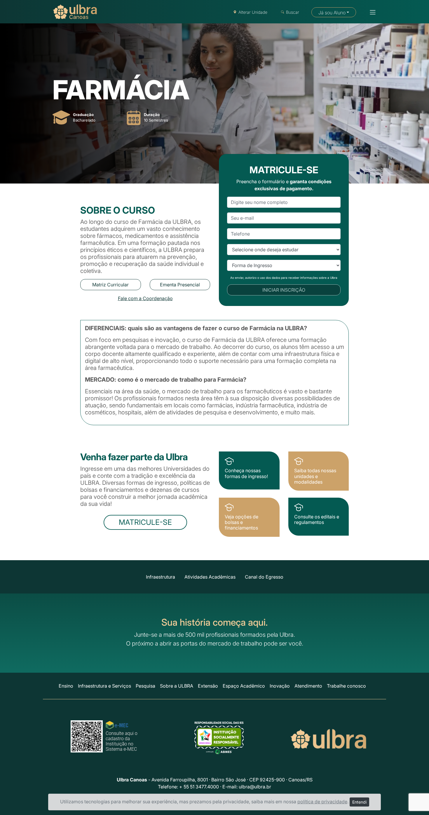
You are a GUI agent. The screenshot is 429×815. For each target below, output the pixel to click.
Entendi (359, 802)
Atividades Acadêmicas (210, 577)
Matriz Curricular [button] (110, 285)
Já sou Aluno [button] (332, 12)
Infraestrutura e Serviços (104, 686)
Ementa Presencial (180, 285)
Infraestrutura (160, 577)
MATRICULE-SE (145, 522)
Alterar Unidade (252, 12)
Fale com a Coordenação (145, 298)
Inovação (280, 686)
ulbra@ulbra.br (255, 787)
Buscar (292, 12)
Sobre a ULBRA (176, 686)
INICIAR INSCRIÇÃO (283, 290)
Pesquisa (145, 686)
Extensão (208, 686)
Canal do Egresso (264, 577)
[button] (370, 12)
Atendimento (308, 686)
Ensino (66, 686)
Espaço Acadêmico (244, 686)
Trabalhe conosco (346, 686)
